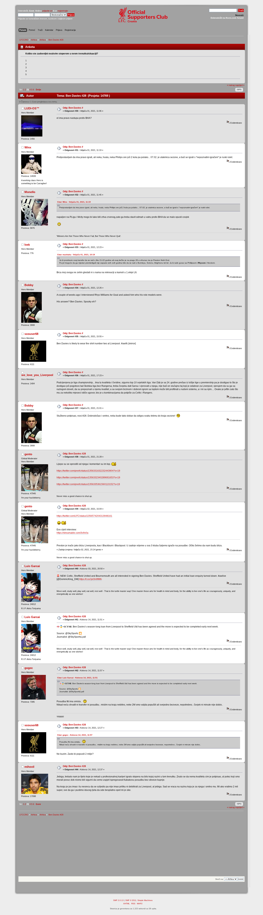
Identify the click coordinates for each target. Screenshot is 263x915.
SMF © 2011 (130, 900)
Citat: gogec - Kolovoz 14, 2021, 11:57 (74, 735)
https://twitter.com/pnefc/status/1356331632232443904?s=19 (88, 470)
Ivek (27, 244)
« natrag (231, 85)
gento (28, 454)
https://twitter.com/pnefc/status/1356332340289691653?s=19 (88, 477)
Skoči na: (219, 879)
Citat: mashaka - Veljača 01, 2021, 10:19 (76, 255)
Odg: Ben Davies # (73, 107)
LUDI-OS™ (31, 108)
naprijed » (239, 85)
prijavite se (47, 11)
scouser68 (31, 333)
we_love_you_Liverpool (37, 375)
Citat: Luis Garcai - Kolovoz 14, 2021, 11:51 (77, 678)
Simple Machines (144, 900)
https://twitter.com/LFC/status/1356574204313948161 (84, 516)
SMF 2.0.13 (118, 900)
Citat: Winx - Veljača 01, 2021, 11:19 (74, 202)
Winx (27, 147)
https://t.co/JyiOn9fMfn (90, 579)
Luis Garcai (32, 566)
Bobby (28, 285)
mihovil (29, 766)
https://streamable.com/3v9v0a (72, 533)
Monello (29, 192)
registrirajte (63, 11)
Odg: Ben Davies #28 (74, 453)
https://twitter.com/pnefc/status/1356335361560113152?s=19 (88, 484)
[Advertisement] (131, 847)
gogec (28, 668)
